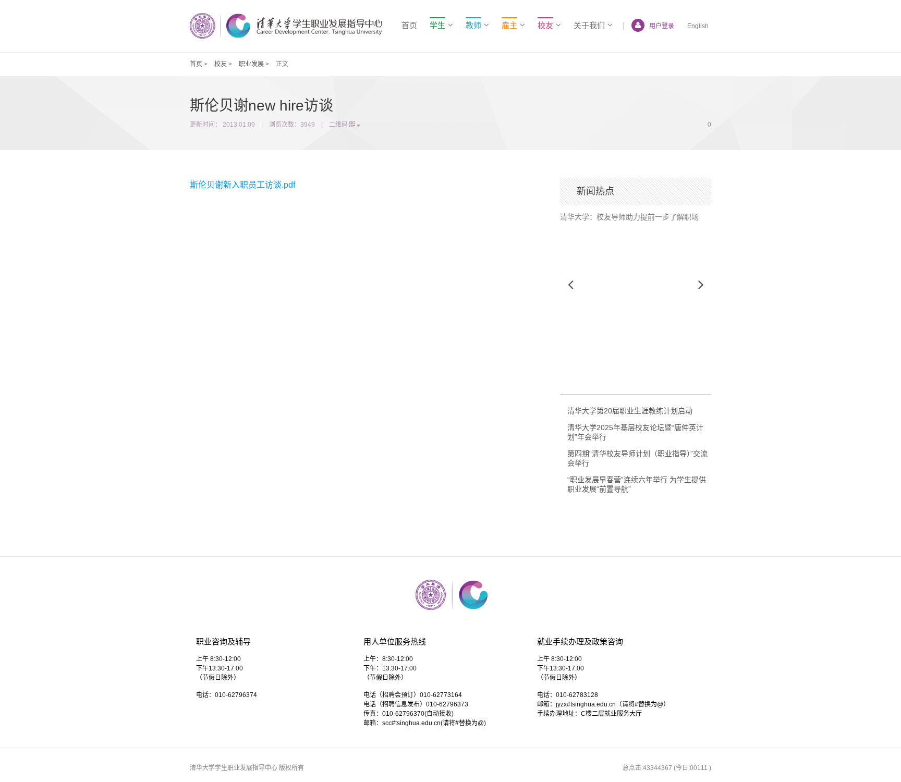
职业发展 (251, 64)
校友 (220, 64)
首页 (409, 25)
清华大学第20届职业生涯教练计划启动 (629, 411)
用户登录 (661, 26)
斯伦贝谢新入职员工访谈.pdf (242, 184)
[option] (635, 213)
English (698, 26)
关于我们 (589, 25)
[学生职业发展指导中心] (286, 26)
